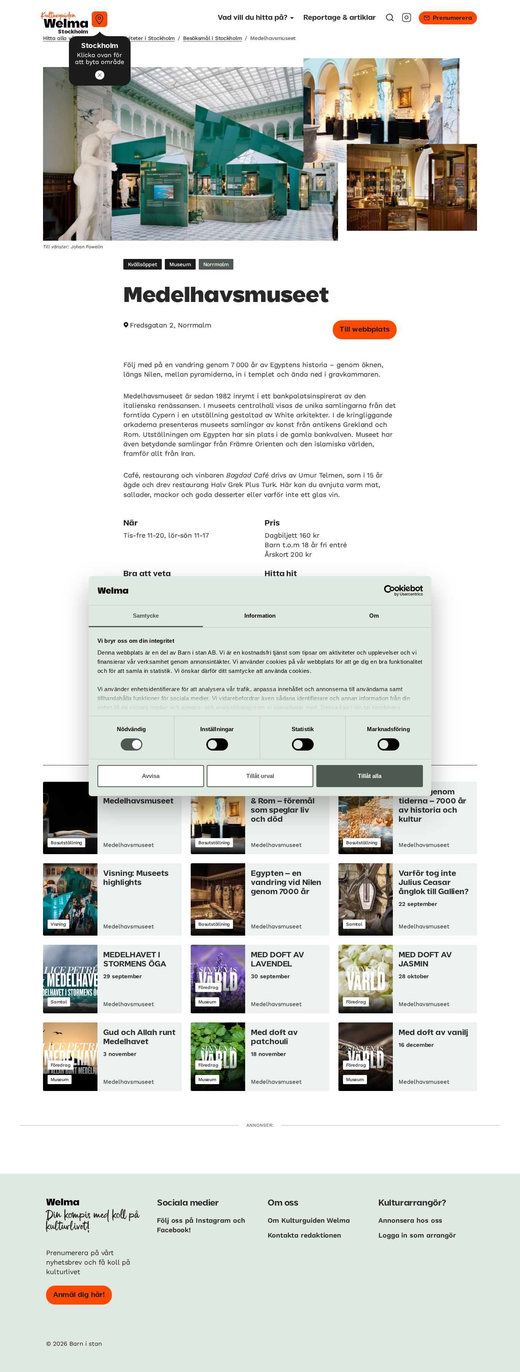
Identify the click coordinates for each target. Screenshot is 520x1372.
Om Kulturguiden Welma (309, 1220)
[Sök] (389, 20)
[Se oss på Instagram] (406, 20)
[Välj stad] (99, 19)
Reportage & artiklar (339, 17)
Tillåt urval (260, 776)
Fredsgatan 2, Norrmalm (170, 325)
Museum (180, 264)
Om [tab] (374, 615)
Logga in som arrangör (417, 1235)
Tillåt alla (369, 776)
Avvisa (151, 776)
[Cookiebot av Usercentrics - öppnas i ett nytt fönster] (389, 590)
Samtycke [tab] (146, 615)
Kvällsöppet (142, 264)
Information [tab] (260, 615)
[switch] (217, 744)
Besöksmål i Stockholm (212, 38)
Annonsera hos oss (410, 1220)
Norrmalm (216, 264)
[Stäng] (99, 75)
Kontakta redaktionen (304, 1235)
